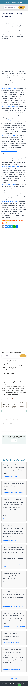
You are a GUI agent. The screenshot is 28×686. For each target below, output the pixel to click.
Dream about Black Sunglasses (11, 669)
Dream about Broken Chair (10, 585)
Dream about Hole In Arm (10, 519)
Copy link (14, 440)
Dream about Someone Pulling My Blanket (12, 565)
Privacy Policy (14, 678)
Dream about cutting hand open (10, 166)
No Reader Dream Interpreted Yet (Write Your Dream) (12, 19)
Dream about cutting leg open (9, 106)
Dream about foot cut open (9, 201)
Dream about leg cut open (8, 120)
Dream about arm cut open (9, 88)
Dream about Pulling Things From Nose (14, 626)
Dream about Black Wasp (10, 476)
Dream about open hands (8, 184)
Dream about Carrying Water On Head (13, 606)
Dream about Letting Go (9, 540)
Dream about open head (8, 135)
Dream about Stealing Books (11, 642)
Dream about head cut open (9, 151)
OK (19, 684)
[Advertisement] (14, 56)
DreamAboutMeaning (14, 2)
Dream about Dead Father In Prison (13, 492)
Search (21, 7)
